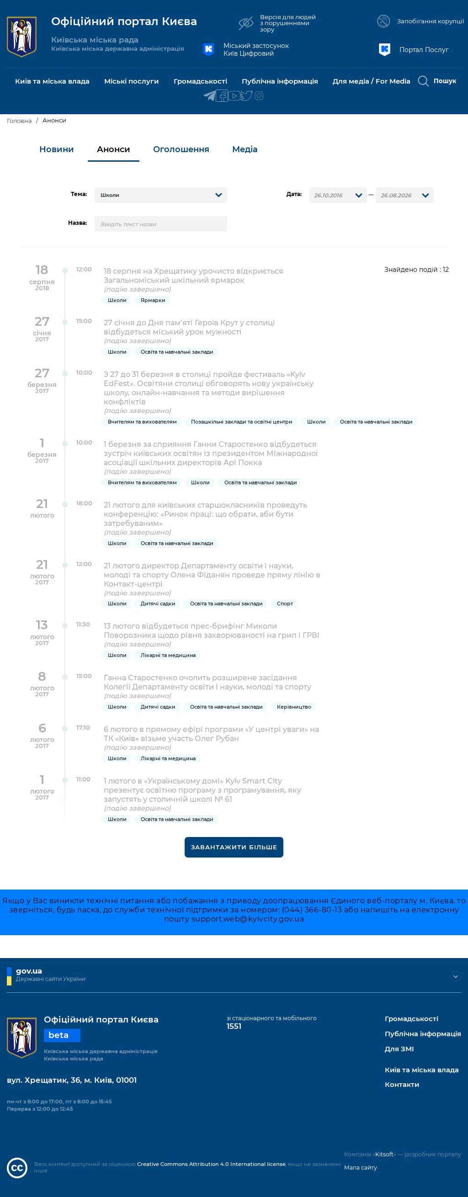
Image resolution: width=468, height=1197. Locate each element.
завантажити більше (234, 847)
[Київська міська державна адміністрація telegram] (209, 96)
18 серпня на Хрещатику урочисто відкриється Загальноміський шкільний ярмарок (193, 279)
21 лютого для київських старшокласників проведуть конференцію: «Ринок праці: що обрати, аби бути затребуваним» (205, 518)
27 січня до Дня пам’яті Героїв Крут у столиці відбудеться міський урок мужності (189, 331)
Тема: (79, 194)
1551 (234, 1026)
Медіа (245, 149)
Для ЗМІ (399, 1049)
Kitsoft (384, 1154)
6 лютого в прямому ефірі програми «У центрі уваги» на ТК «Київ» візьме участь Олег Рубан (211, 738)
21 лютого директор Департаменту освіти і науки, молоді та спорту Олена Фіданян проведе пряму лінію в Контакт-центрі (212, 579)
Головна (19, 120)
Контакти (402, 1084)
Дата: (294, 194)
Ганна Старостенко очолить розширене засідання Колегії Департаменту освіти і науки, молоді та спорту (207, 686)
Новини (56, 149)
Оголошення (181, 149)
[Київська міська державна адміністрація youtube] (234, 96)
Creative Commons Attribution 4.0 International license (211, 1164)
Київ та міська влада (422, 1070)
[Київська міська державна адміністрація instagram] (259, 96)
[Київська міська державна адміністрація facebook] (222, 96)
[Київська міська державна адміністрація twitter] (246, 96)
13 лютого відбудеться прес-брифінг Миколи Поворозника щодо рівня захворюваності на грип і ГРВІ (211, 634)
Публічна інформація (423, 1034)
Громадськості (411, 1019)
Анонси (113, 149)
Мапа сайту (360, 1167)
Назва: (77, 223)
